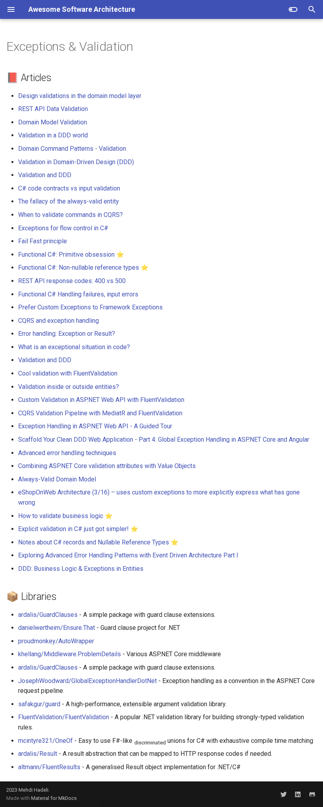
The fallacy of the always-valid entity (68, 201)
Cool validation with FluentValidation (67, 373)
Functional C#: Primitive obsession (66, 254)
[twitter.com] (283, 794)
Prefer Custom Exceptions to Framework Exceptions (90, 307)
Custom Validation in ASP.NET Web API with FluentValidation (101, 400)
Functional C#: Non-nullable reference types (78, 267)
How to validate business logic (60, 516)
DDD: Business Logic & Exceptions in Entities (80, 568)
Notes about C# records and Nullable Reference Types (93, 542)
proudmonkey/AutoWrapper (56, 641)
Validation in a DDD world (53, 135)
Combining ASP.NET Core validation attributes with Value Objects (107, 466)
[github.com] (312, 794)
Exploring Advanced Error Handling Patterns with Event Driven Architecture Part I (128, 555)
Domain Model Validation (52, 122)
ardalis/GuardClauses (48, 614)
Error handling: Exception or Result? (66, 333)
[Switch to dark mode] (293, 9)
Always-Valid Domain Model (57, 479)
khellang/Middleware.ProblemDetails (69, 654)
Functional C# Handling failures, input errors (78, 294)
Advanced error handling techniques (67, 453)
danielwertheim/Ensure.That (56, 627)
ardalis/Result (37, 753)
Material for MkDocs (54, 798)
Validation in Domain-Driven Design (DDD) (76, 162)
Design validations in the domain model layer (79, 96)
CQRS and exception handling (58, 320)
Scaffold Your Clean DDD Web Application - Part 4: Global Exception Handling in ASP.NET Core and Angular (163, 439)
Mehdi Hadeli (33, 790)
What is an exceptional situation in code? (74, 347)
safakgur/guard (39, 704)
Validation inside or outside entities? (68, 387)
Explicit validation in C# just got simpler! (73, 529)
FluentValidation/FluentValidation (63, 717)
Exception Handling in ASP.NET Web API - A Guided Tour (95, 426)
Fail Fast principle (42, 241)
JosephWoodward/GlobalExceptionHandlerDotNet (87, 681)
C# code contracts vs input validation (69, 188)
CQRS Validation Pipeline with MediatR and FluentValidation (100, 413)
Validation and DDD (44, 175)
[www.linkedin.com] (297, 794)
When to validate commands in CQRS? (70, 214)
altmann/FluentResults (49, 767)
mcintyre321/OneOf (45, 740)
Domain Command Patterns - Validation (72, 148)
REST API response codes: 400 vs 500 (72, 281)
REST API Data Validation (53, 109)
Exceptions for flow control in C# (63, 228)
